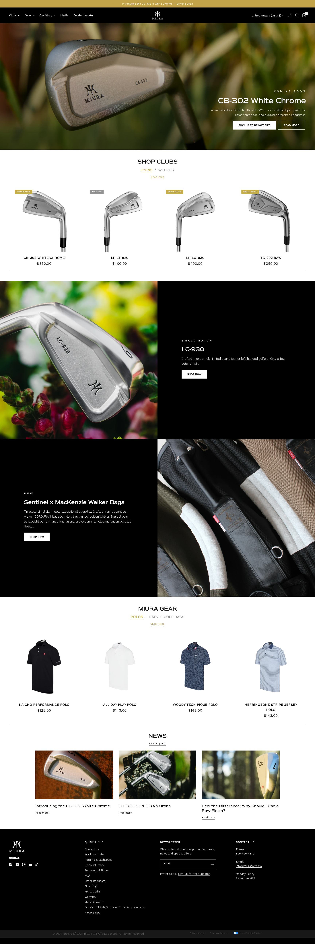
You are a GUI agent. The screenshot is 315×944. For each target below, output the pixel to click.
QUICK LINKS (94, 842)
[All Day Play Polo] (120, 666)
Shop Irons (157, 177)
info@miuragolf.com (249, 866)
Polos (137, 617)
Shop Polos (157, 623)
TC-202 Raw (270, 258)
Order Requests (95, 881)
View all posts (157, 743)
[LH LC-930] (195, 219)
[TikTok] (37, 865)
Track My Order (94, 854)
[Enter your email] (212, 864)
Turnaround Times (97, 870)
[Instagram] (24, 864)
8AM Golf (92, 934)
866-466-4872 (245, 853)
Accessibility (92, 913)
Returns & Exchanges (98, 859)
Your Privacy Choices (250, 933)
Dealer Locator (84, 15)
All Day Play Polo (119, 705)
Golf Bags (174, 617)
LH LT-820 (119, 258)
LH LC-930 (195, 258)
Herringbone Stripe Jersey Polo (271, 707)
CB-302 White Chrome (44, 258)
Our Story (45, 15)
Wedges (166, 170)
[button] (254, 125)
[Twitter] (17, 864)
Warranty (90, 897)
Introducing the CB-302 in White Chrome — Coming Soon (157, 3)
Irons (147, 170)
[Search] (297, 15)
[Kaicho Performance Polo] (44, 666)
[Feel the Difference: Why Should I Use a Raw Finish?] (241, 775)
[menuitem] (15, 15)
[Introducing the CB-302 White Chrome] (74, 775)
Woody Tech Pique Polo (195, 705)
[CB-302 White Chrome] (44, 219)
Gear (28, 15)
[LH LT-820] (120, 219)
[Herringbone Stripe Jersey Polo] (271, 666)
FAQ (87, 875)
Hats (153, 617)
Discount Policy (94, 865)
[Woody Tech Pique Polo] (195, 666)
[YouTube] (30, 865)
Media (64, 15)
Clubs (13, 15)
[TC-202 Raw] (271, 219)
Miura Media (92, 891)
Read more (41, 812)
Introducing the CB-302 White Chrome (72, 806)
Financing (90, 886)
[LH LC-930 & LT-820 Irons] (158, 775)
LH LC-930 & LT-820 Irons (145, 806)
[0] (303, 15)
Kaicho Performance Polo (44, 705)
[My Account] (289, 15)
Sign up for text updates (194, 873)
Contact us (92, 849)
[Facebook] (10, 864)
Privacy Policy (197, 933)
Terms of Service (219, 933)
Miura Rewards (94, 902)
